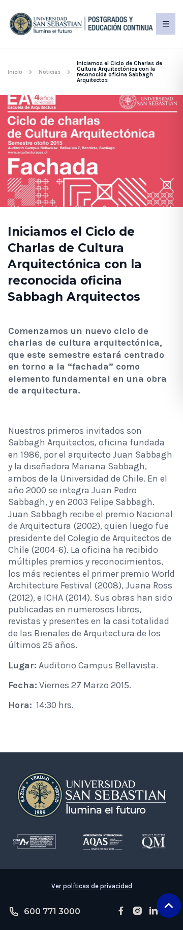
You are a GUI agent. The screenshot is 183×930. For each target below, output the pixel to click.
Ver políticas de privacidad (91, 886)
